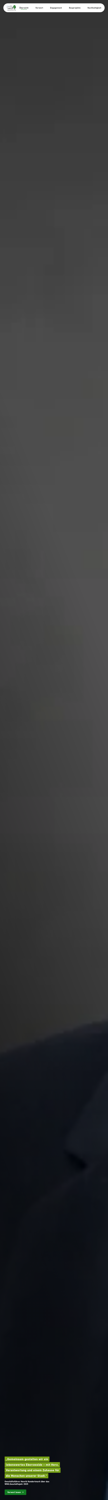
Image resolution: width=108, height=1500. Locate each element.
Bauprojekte (75, 8)
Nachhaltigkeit (94, 8)
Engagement (56, 8)
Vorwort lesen (14, 1492)
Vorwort (39, 8)
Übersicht (23, 8)
